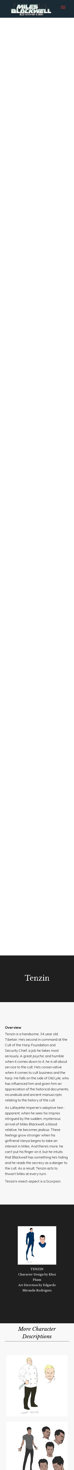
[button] (63, 7)
